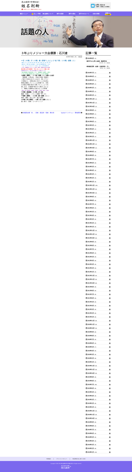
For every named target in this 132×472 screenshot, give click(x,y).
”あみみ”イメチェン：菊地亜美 (71, 112)
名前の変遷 (96, 13)
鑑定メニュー (24, 13)
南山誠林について (48, 13)
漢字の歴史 (72, 13)
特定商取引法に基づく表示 (79, 458)
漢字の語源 (60, 13)
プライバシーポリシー (61, 458)
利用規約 (49, 458)
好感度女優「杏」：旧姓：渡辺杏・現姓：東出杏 (38, 112)
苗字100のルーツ (84, 13)
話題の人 (108, 13)
